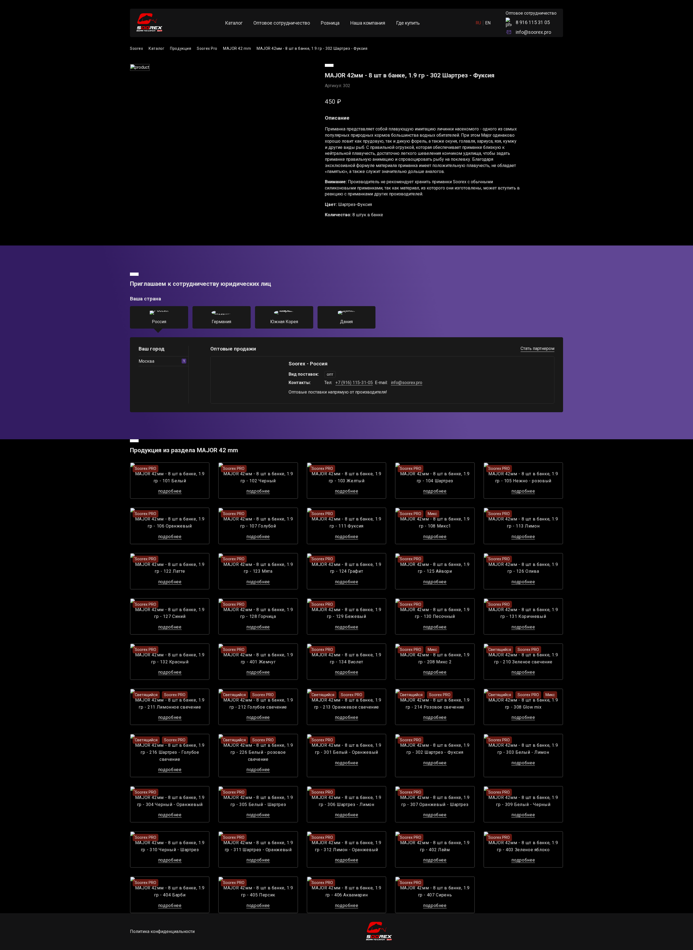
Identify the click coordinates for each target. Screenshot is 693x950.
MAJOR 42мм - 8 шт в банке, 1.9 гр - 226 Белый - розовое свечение (258, 752)
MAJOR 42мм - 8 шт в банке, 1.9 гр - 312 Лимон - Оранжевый (346, 846)
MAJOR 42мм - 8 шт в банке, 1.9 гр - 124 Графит (346, 568)
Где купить (408, 23)
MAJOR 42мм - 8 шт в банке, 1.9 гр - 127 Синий (170, 613)
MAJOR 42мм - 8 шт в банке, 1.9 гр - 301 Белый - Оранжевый (346, 749)
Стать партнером (537, 348)
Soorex (136, 48)
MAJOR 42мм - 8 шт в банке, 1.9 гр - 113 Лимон (523, 522)
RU (478, 22)
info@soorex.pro (533, 32)
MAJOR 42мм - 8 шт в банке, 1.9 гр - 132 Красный (170, 658)
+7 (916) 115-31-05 (354, 382)
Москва (162, 361)
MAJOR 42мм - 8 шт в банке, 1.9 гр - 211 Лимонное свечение (170, 703)
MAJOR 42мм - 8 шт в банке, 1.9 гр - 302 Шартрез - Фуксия (312, 48)
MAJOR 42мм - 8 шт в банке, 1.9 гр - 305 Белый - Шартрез (258, 801)
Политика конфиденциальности (162, 931)
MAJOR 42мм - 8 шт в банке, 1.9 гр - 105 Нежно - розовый (523, 477)
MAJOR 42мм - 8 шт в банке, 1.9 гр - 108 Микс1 (435, 522)
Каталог (234, 23)
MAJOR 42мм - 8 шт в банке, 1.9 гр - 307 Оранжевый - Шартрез (435, 801)
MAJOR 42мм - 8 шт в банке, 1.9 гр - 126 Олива (523, 568)
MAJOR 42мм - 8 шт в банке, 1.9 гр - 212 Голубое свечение (258, 703)
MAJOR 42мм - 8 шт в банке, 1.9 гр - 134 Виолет (346, 658)
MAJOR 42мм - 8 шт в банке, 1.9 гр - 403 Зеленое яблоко (523, 846)
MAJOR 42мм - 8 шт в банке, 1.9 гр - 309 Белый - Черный (523, 801)
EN (488, 22)
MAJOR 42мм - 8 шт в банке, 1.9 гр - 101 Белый (170, 477)
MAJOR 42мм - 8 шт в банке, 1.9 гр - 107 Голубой (258, 522)
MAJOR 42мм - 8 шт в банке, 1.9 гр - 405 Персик (258, 891)
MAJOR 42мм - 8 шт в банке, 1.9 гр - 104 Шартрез (435, 477)
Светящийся (499, 649)
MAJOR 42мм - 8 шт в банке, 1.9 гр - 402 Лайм (435, 846)
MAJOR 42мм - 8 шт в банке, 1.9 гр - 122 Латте (170, 568)
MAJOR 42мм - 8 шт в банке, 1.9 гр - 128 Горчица (258, 613)
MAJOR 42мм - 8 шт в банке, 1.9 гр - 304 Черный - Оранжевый (170, 801)
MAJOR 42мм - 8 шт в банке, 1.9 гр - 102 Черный (258, 477)
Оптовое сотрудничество (281, 23)
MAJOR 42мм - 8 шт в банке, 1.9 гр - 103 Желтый (346, 477)
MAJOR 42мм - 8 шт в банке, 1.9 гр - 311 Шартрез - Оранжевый (258, 846)
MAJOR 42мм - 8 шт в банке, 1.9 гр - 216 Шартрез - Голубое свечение (170, 752)
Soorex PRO (145, 468)
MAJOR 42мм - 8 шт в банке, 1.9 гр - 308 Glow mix (523, 703)
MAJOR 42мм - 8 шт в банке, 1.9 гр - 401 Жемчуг (258, 658)
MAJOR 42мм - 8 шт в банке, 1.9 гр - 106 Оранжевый (170, 522)
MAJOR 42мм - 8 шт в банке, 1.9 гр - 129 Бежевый (346, 613)
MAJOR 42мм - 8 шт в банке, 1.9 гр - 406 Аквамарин (346, 891)
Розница (330, 23)
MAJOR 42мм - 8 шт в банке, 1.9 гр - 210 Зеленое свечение (523, 658)
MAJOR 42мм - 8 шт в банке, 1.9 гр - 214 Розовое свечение (435, 703)
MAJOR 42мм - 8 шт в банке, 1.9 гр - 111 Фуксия (346, 522)
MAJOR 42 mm (237, 48)
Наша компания (367, 23)
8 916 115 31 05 (533, 22)
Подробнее (170, 491)
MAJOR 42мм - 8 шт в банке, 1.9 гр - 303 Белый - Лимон (523, 749)
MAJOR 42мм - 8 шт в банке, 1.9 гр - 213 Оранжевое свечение (346, 703)
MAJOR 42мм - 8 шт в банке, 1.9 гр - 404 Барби (170, 891)
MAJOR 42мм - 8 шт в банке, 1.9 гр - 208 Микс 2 (435, 658)
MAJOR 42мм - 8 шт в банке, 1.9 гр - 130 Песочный (435, 613)
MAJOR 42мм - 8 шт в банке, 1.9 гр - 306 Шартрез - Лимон (346, 801)
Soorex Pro (207, 48)
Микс (432, 514)
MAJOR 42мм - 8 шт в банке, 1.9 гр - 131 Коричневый (523, 613)
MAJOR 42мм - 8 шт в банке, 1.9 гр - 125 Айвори (435, 568)
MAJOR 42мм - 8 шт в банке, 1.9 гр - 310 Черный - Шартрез (170, 846)
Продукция (180, 48)
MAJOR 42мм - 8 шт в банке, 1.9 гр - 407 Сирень (435, 891)
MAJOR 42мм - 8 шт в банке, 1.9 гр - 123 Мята (258, 568)
